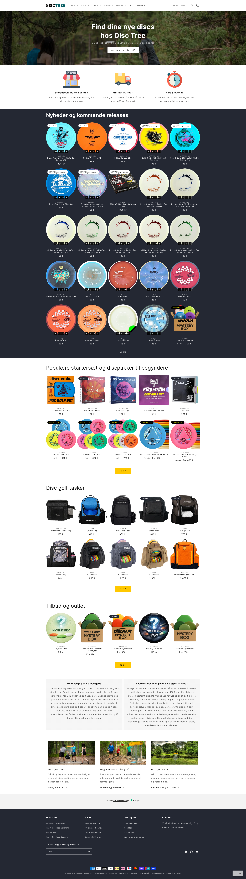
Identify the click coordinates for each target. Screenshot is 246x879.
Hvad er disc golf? (93, 823)
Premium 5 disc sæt (92, 454)
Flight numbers (130, 823)
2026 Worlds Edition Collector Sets (123, 205)
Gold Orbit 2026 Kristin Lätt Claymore (154, 159)
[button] (74, 5)
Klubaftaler (51, 832)
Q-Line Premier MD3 (92, 158)
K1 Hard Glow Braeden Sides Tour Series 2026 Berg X (185, 251)
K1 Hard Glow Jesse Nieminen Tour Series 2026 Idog (154, 251)
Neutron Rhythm (185, 296)
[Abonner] (89, 851)
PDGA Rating (129, 832)
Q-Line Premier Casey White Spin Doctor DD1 (61, 159)
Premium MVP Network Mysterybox (92, 650)
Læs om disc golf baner (163, 787)
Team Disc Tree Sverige (57, 837)
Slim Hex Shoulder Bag (61, 531)
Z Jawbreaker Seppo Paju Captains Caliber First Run (92, 205)
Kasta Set (185, 410)
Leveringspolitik (158, 873)
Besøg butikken (56, 787)
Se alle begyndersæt (110, 787)
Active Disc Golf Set (61, 410)
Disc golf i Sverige (93, 837)
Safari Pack (154, 531)
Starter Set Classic (92, 410)
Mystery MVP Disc (154, 649)
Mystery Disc (61, 649)
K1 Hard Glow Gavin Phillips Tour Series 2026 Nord (92, 251)
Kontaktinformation (173, 873)
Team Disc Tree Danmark (57, 828)
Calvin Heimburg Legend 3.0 (185, 575)
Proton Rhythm (153, 340)
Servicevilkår (144, 873)
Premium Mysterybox (185, 649)
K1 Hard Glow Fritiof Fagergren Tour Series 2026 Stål (184, 205)
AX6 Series (154, 575)
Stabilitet (128, 828)
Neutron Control (92, 296)
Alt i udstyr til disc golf (123, 50)
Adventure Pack (123, 531)
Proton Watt (123, 296)
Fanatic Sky (61, 575)
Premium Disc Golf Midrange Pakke (185, 455)
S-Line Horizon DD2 (123, 158)
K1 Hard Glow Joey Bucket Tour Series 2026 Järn (123, 251)
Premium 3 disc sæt (61, 454)
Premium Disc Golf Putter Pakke (154, 454)
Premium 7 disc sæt (123, 454)
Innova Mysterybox (185, 340)
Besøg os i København (56, 823)
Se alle (123, 352)
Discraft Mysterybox (123, 649)
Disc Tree (75, 873)
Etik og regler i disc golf (134, 837)
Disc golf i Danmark (93, 832)
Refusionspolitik (101, 873)
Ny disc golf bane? (93, 828)
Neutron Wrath (61, 340)
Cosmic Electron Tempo (154, 296)
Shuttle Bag (92, 531)
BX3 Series (123, 575)
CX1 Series (92, 575)
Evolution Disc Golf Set (154, 411)
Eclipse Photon (122, 340)
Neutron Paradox (92, 340)
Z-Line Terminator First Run (61, 204)
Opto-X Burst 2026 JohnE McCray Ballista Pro (185, 159)
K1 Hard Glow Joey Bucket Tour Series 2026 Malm (154, 205)
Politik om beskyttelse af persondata (123, 873)
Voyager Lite (185, 531)
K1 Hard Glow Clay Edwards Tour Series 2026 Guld (61, 251)
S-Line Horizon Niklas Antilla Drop (61, 296)
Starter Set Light (123, 410)
